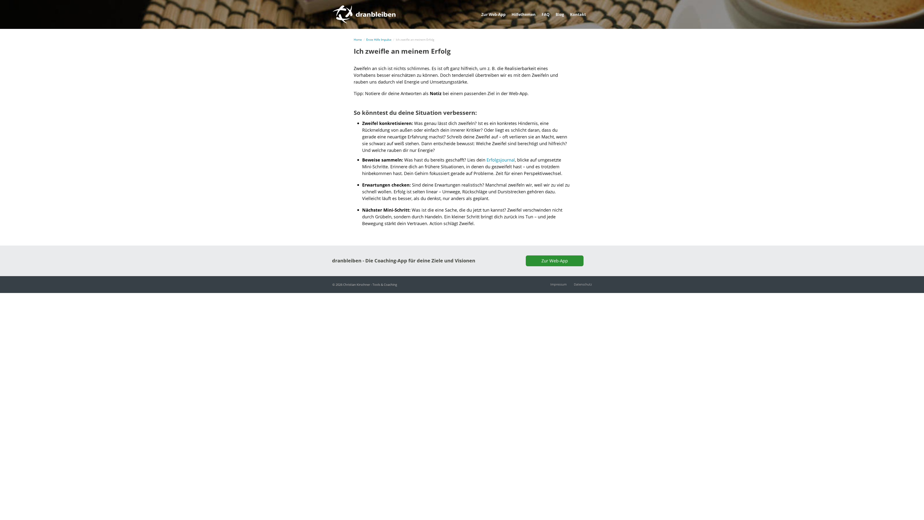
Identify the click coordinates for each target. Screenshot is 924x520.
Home (358, 40)
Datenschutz (583, 284)
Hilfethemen (524, 14)
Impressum (558, 284)
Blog (560, 14)
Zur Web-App (493, 14)
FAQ (546, 14)
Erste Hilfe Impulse (378, 40)
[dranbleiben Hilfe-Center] (364, 13)
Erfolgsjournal (501, 160)
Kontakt (578, 14)
